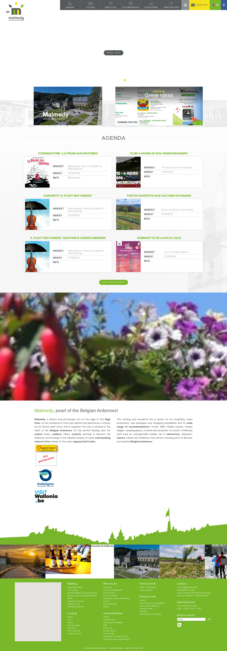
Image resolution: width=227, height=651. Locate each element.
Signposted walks (75, 587)
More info (113, 59)
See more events (113, 282)
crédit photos (134, 648)
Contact (142, 600)
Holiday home (109, 620)
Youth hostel (108, 633)
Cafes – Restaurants (147, 587)
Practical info (171, 7)
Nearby (106, 607)
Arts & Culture (109, 593)
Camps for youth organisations (116, 639)
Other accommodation (113, 622)
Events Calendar (110, 596)
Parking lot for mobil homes (115, 636)
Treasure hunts (73, 604)
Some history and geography (152, 603)
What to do (110, 7)
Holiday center (109, 631)
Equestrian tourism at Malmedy (116, 598)
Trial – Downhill (73, 631)
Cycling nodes (73, 625)
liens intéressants (96, 648)
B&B (105, 625)
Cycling (90, 7)
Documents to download (150, 614)
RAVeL (70, 617)
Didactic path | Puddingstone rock (82, 596)
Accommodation (130, 7)
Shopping (107, 587)
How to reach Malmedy (149, 606)
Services (143, 611)
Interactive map (146, 609)
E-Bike (70, 622)
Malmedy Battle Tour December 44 (82, 593)
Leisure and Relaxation (113, 590)
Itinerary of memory (75, 601)
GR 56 (69, 598)
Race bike (71, 628)
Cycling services (74, 633)
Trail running (72, 590)
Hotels (106, 617)
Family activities (110, 604)
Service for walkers (75, 607)
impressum (116, 648)
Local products (146, 590)
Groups (106, 601)
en (217, 5)
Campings (107, 628)
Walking (70, 7)
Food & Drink (151, 7)
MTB (69, 620)
